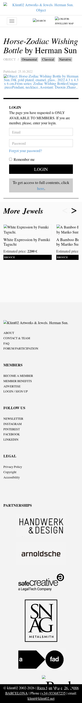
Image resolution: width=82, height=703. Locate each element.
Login (41, 169)
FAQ (6, 343)
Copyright (9, 472)
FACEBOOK (11, 434)
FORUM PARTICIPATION (20, 348)
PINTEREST (11, 429)
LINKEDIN (10, 439)
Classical (48, 59)
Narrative (65, 59)
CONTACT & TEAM (16, 338)
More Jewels (24, 210)
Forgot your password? (25, 150)
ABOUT (8, 333)
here (40, 188)
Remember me (24, 159)
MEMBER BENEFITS (17, 381)
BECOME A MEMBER (18, 376)
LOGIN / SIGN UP (15, 391)
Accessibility (11, 477)
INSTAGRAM (12, 424)
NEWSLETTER (13, 419)
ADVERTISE (11, 386)
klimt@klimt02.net (41, 698)
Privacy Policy (12, 467)
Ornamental (29, 59)
